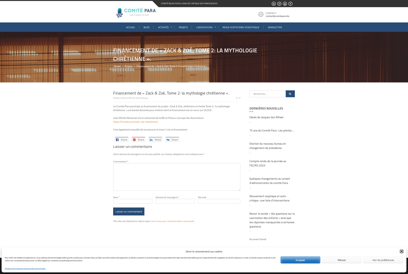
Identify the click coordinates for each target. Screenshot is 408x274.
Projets (183, 27)
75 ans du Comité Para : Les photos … (271, 130)
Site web (202, 197)
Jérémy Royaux (141, 98)
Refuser (342, 260)
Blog (146, 27)
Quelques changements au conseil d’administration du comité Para (269, 180)
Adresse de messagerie (167, 197)
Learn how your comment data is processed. (172, 221)
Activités (163, 27)
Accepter (300, 260)
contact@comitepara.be (277, 16)
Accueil (130, 27)
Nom (116, 197)
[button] (401, 251)
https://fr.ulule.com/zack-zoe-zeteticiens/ (135, 121)
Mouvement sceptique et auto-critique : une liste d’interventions (269, 198)
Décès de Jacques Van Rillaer (266, 117)
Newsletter (275, 27)
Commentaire (120, 161)
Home (117, 66)
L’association (204, 27)
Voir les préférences (383, 260)
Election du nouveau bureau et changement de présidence (267, 145)
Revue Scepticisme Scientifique (241, 27)
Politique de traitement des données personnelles (25, 268)
